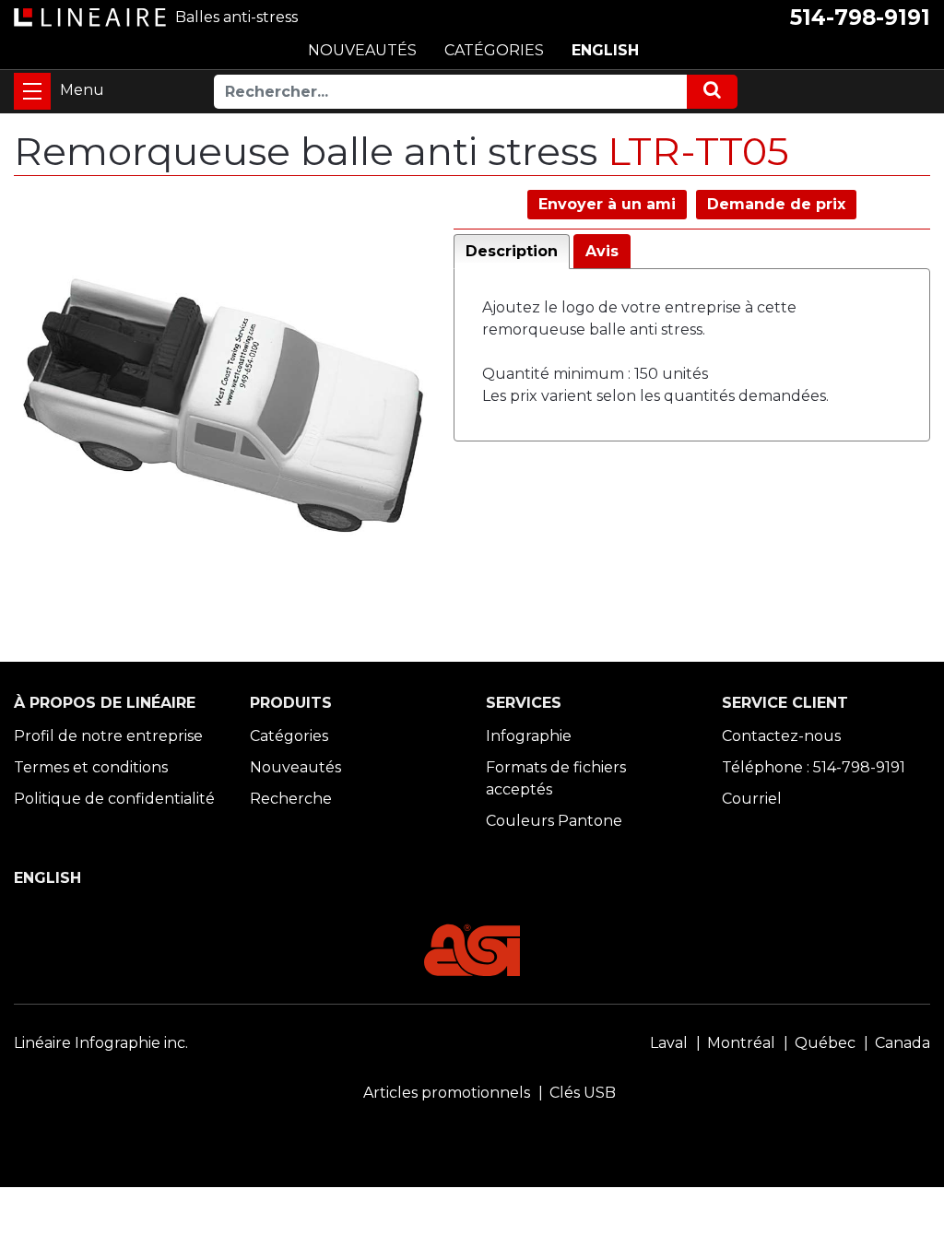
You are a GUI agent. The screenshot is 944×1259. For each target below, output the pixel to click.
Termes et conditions (91, 767)
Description (512, 251)
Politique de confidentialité (114, 798)
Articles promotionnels (446, 1092)
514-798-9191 (860, 17)
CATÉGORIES (494, 50)
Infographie (529, 736)
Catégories (289, 736)
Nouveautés (295, 767)
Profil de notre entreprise (108, 736)
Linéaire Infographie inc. (101, 1043)
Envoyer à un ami (607, 204)
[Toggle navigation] (32, 91)
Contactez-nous (781, 736)
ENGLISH (605, 50)
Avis (602, 251)
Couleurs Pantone (554, 821)
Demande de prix (776, 204)
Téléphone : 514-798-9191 (813, 767)
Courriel (752, 798)
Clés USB (582, 1092)
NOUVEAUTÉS (362, 50)
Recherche (291, 798)
